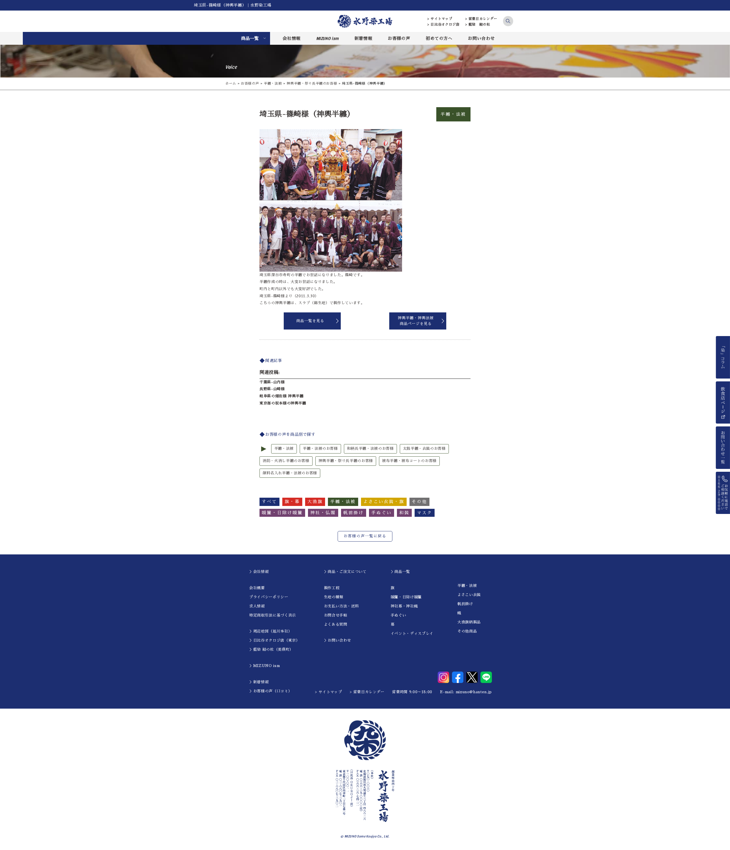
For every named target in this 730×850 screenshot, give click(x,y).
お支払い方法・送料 (341, 606)
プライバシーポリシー (268, 597)
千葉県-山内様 (272, 382)
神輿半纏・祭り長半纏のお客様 (312, 83)
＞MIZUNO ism (264, 666)
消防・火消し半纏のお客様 (286, 461)
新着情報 (363, 38)
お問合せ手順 (335, 615)
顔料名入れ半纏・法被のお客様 (290, 473)
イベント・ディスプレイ (412, 633)
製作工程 (332, 588)
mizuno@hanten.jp (474, 692)
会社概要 (257, 588)
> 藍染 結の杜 (477, 24)
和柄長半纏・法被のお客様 (370, 448)
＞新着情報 (259, 682)
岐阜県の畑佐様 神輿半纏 (281, 396)
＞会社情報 (259, 572)
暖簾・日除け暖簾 (406, 597)
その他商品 (467, 631)
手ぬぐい (398, 615)
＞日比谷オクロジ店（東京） (274, 640)
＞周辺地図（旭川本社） (270, 631)
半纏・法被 (273, 83)
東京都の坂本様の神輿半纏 (282, 403)
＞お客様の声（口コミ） (270, 691)
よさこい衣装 (469, 595)
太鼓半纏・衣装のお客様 (424, 448)
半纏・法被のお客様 (320, 448)
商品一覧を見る (310, 321)
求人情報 (257, 606)
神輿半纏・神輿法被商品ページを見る (416, 321)
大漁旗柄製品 (469, 622)
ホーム (230, 83)
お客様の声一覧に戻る (365, 536)
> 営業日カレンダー (481, 19)
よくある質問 (335, 624)
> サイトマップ (439, 19)
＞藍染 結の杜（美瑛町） (271, 649)
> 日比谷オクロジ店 (443, 24)
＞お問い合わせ (337, 640)
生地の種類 (333, 597)
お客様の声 (399, 38)
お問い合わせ (481, 38)
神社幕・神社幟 (404, 606)
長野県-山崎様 (272, 389)
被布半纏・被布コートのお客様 (409, 461)
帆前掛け (465, 604)
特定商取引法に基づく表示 (272, 615)
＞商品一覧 (400, 572)
